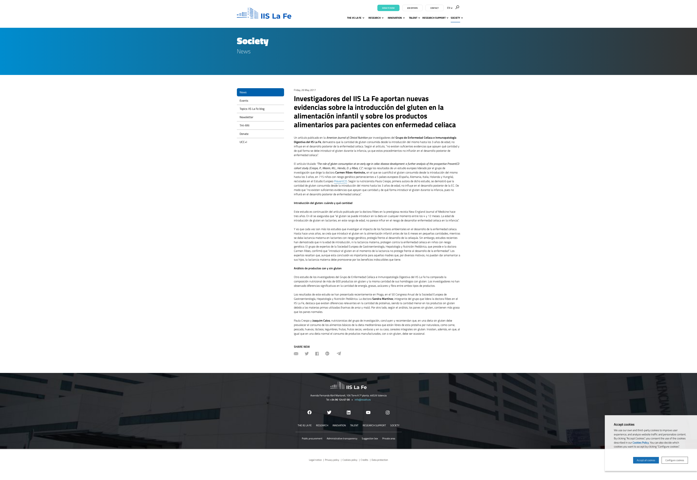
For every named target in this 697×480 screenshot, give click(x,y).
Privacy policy (332, 460)
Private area (388, 438)
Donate (244, 134)
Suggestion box (370, 438)
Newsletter (246, 117)
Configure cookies (674, 460)
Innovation (395, 18)
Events (244, 100)
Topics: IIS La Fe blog (252, 109)
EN (448, 8)
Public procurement (312, 438)
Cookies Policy (641, 442)
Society (455, 18)
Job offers (412, 8)
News (243, 92)
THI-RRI (244, 125)
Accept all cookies (646, 460)
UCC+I (243, 142)
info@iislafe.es (363, 399)
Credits (364, 460)
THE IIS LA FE (354, 18)
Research (374, 18)
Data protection (380, 460)
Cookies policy (350, 460)
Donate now (388, 8)
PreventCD (340, 181)
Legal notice (315, 460)
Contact (434, 8)
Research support (434, 18)
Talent (413, 18)
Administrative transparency (342, 438)
